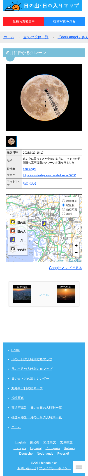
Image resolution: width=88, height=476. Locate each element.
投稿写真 (17, 398)
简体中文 (49, 442)
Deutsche (26, 453)
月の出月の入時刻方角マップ (31, 369)
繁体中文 (66, 442)
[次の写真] (66, 301)
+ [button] (76, 245)
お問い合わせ (26, 468)
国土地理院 (75, 260)
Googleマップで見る (65, 268)
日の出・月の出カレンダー (30, 378)
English (20, 442)
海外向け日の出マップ (27, 388)
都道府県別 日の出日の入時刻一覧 (36, 407)
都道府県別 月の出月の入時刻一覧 (36, 417)
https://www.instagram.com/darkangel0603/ (49, 175)
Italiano (69, 448)
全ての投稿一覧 (36, 37)
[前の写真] (22, 301)
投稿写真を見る (64, 21)
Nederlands (45, 453)
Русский (63, 453)
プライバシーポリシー (55, 468)
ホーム (8, 37)
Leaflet (60, 260)
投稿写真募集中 (24, 21)
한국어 (34, 442)
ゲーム (16, 427)
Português (53, 448)
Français (20, 448)
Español (36, 448)
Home (15, 350)
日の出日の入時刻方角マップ (31, 359)
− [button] (76, 252)
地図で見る (30, 183)
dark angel (29, 169)
